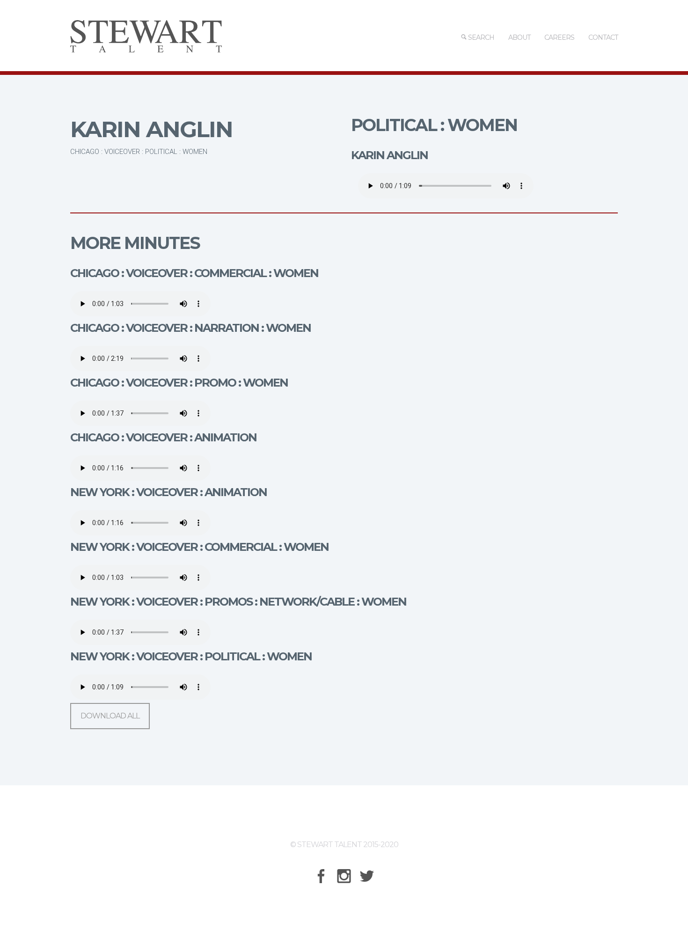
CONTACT (603, 37)
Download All (110, 715)
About (519, 37)
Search (480, 37)
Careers (559, 37)
